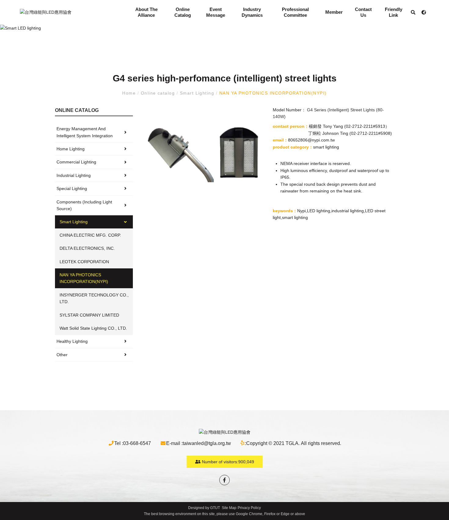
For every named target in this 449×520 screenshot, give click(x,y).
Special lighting (72, 188)
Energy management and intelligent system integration (85, 132)
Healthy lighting (72, 341)
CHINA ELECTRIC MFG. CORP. (90, 235)
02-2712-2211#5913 (365, 126)
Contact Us (363, 12)
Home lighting (71, 148)
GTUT (215, 508)
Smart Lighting (197, 93)
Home (129, 93)
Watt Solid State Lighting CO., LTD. (93, 328)
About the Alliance (146, 12)
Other (62, 354)
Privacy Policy (249, 508)
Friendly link (393, 12)
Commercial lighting (76, 162)
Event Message (215, 12)
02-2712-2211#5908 (370, 133)
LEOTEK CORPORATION (84, 261)
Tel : (118, 443)
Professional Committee (295, 12)
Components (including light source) (84, 205)
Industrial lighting (74, 175)
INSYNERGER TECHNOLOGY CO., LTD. (94, 298)
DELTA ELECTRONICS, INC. (87, 248)
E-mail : (174, 443)
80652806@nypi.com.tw (311, 140)
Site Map (229, 508)
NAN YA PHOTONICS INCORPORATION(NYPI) (272, 93)
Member (334, 12)
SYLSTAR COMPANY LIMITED (89, 315)
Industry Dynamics (252, 12)
